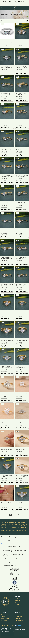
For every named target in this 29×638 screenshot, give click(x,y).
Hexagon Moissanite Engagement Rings (14, 530)
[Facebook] (3, 626)
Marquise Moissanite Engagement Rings (14, 525)
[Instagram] (5, 626)
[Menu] (1, 7)
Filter (4, 21)
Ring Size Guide (18, 616)
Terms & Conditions (6, 620)
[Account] (24, 7)
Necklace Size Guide (20, 622)
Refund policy (4, 616)
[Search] (4, 7)
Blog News (17, 604)
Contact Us (17, 600)
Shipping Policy (5, 618)
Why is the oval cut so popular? (10, 558)
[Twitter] (10, 626)
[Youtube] (8, 626)
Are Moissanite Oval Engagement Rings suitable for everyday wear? (14, 551)
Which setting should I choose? (10, 562)
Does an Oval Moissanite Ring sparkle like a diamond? (13, 555)
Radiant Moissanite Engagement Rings (10, 521)
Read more (3, 543)
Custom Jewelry (18, 607)
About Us (17, 598)
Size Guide (17, 618)
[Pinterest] (12, 626)
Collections (3, 622)
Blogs (16, 606)
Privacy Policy (4, 614)
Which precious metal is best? (10, 565)
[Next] (21, 514)
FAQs (16, 602)
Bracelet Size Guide (19, 620)
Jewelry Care (18, 614)
